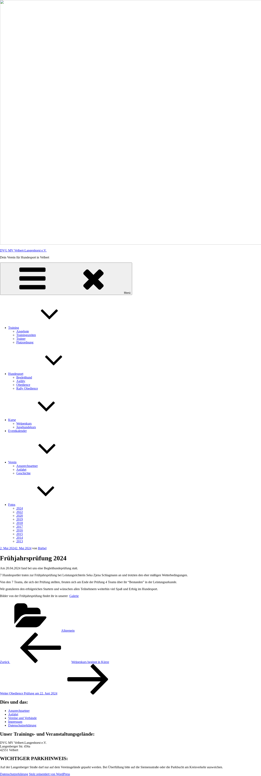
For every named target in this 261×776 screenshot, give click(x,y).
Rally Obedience (27, 388)
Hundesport (15, 373)
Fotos (11, 504)
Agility (20, 381)
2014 (19, 537)
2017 (19, 526)
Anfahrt (21, 469)
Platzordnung (24, 342)
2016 (19, 530)
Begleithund (24, 377)
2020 (19, 515)
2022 (19, 512)
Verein (12, 462)
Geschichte (23, 473)
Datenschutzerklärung (22, 725)
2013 (19, 541)
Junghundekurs (26, 427)
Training (13, 327)
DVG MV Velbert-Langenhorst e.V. (23, 250)
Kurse (12, 420)
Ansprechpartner (27, 466)
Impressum (15, 721)
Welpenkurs (24, 423)
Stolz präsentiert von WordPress (49, 774)
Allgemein (68, 630)
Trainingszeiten (26, 335)
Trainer (20, 338)
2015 (19, 534)
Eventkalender (17, 431)
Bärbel (42, 548)
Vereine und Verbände (22, 718)
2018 (19, 523)
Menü (127, 292)
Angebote (22, 331)
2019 (19, 519)
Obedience (23, 384)
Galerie (74, 596)
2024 (19, 508)
